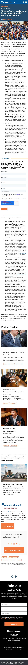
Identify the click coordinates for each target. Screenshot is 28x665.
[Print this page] (12, 576)
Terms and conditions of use (20, 638)
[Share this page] (16, 576)
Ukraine (19, 560)
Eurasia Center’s (8, 512)
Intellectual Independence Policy (14, 640)
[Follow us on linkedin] (19, 544)
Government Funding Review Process (14, 642)
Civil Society (6, 445)
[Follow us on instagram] (14, 544)
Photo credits (19, 649)
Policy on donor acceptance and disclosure (14, 645)
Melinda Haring (7, 19)
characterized (23, 253)
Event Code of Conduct (10, 649)
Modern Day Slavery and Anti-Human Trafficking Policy (14, 647)
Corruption (6, 403)
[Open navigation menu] (26, 2)
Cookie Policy (11, 638)
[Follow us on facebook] (11, 544)
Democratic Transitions (8, 363)
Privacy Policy (4, 638)
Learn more (8, 526)
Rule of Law (13, 560)
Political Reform (18, 363)
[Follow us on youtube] (16, 544)
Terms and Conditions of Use (10, 618)
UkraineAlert (4, 6)
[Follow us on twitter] (8, 544)
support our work (14, 550)
